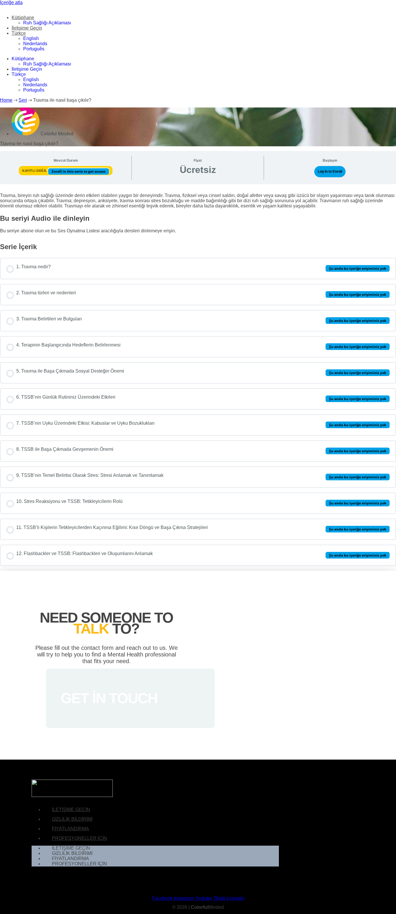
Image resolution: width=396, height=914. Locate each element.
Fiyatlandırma (70, 828)
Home (6, 100)
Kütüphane (23, 17)
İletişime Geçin (27, 27)
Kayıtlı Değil (35, 170)
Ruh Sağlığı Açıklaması (47, 22)
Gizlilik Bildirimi (72, 819)
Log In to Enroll (330, 171)
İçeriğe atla (11, 2)
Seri (23, 100)
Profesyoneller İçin (79, 838)
